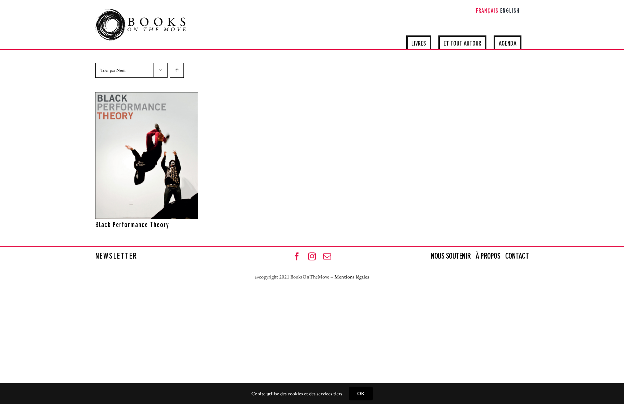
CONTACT (517, 256)
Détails (178, 211)
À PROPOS (488, 256)
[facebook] (297, 256)
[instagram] (312, 256)
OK (360, 393)
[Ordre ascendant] (177, 70)
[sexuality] (146, 155)
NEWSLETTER (116, 256)
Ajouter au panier (131, 211)
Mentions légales (351, 276)
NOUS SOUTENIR (451, 256)
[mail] (327, 256)
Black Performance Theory (132, 225)
